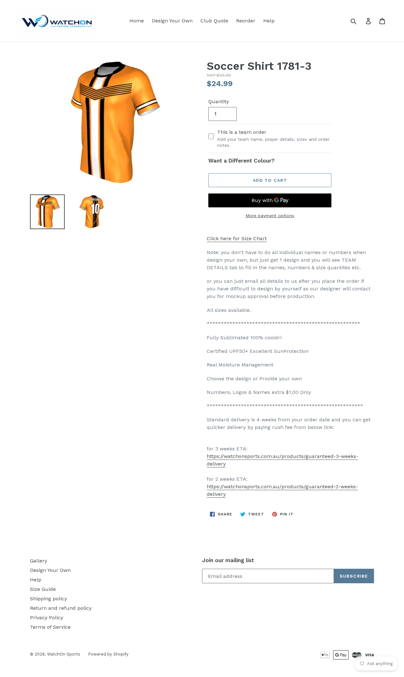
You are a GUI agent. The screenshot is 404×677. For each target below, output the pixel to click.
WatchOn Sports (63, 654)
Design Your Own (172, 21)
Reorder (245, 21)
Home (136, 21)
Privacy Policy (46, 618)
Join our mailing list (228, 560)
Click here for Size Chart (237, 238)
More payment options (270, 215)
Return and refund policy (61, 608)
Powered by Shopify (108, 654)
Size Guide (43, 589)
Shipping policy (48, 599)
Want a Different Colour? (241, 160)
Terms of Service (50, 627)
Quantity (218, 101)
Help (269, 21)
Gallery (38, 561)
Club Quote (214, 21)
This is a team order (273, 138)
